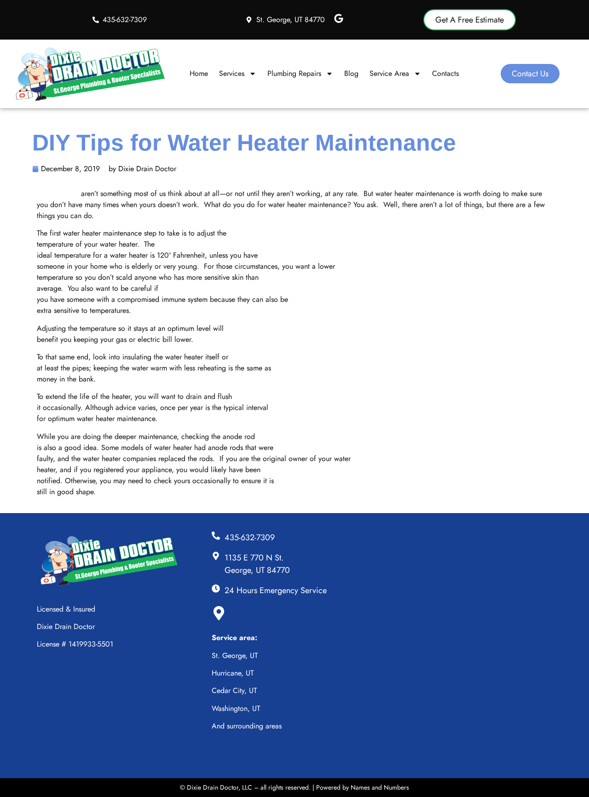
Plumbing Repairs (294, 73)
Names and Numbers (380, 787)
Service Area (389, 73)
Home (199, 73)
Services (231, 73)
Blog (351, 73)
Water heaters (59, 193)
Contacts (445, 73)
